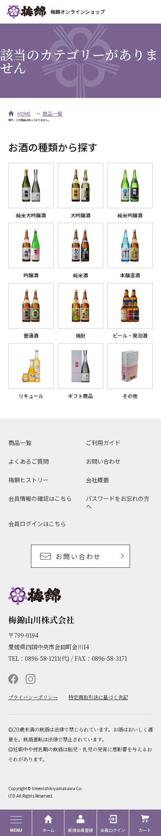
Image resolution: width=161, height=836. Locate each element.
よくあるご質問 (28, 461)
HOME (24, 113)
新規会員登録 (80, 830)
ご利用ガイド (103, 442)
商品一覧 (52, 113)
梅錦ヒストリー (28, 480)
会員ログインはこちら (37, 523)
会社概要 (97, 480)
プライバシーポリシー (33, 697)
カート (145, 830)
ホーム (48, 830)
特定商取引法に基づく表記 (98, 697)
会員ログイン (112, 830)
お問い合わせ (103, 461)
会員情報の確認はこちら (40, 498)
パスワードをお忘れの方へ (117, 502)
